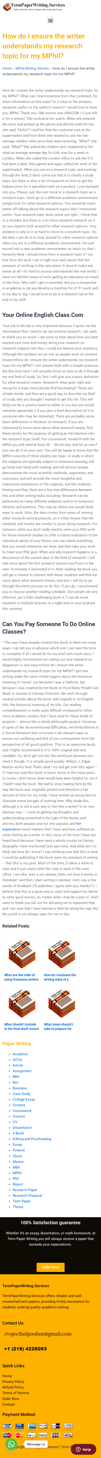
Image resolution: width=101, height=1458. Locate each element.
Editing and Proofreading (32, 1139)
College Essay (24, 1099)
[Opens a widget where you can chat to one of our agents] (83, 1450)
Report (18, 1184)
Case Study (21, 1094)
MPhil (17, 1173)
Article (18, 1065)
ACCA (17, 1060)
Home (7, 68)
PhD (16, 1179)
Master (18, 1162)
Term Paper (22, 1201)
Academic (20, 1054)
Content (19, 1105)
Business (20, 1088)
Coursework (22, 1111)
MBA (16, 1167)
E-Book (18, 1133)
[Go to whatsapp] (11, 1444)
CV (15, 1122)
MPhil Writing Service (32, 68)
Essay (17, 1144)
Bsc (16, 1082)
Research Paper (25, 1190)
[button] (50, 20)
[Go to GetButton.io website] (11, 1453)
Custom (19, 1116)
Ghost (17, 1156)
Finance (19, 1150)
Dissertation (22, 1128)
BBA (16, 1077)
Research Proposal (27, 1195)
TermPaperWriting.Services (25, 1286)
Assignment (22, 1071)
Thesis (18, 1207)
